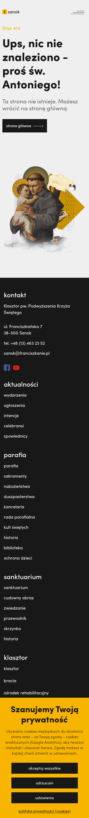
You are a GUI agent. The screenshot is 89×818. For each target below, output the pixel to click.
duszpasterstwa (19, 496)
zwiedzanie (15, 608)
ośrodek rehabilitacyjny (26, 693)
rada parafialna (19, 517)
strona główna (19, 125)
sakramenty (15, 476)
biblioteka (13, 547)
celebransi (14, 426)
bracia (10, 680)
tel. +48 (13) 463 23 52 (24, 343)
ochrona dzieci (18, 558)
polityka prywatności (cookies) (45, 811)
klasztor (11, 668)
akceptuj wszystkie (44, 768)
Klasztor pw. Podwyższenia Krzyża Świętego (37, 309)
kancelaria (14, 507)
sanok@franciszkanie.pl (27, 353)
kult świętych (16, 527)
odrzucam (44, 782)
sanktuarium (16, 587)
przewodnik (15, 618)
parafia (11, 466)
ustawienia (44, 797)
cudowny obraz (19, 598)
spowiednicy (16, 436)
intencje (11, 415)
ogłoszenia (14, 405)
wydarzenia (15, 395)
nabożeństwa (17, 486)
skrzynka (12, 628)
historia (11, 537)
